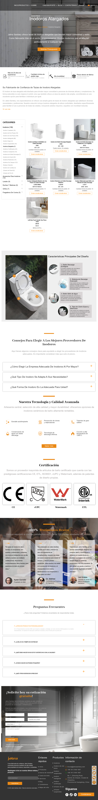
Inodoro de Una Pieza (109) (10, 135)
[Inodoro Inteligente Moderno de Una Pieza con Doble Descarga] (37, 168)
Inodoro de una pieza (59, 767)
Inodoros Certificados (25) (10, 149)
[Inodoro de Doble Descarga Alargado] (61, 129)
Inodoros (44, 27)
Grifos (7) (6, 189)
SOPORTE (51, 5)
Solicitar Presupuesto (49, 49)
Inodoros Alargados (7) (9, 146)
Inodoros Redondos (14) (9, 159)
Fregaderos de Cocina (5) (11, 192)
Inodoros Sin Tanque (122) (10, 162)
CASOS (45, 5)
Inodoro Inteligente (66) (9, 138)
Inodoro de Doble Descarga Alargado (61, 142)
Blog (40, 781)
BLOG (60, 5)
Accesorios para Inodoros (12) (11, 177)
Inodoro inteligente (57, 777)
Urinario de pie (59, 786)
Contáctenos (43, 784)
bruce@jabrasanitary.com (76, 767)
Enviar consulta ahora (37, 154)
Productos (42, 769)
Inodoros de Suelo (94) (9, 157)
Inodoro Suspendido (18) (10, 143)
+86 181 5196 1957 (74, 769)
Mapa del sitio (44, 787)
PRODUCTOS (24, 5)
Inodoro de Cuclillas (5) (9, 167)
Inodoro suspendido (58, 772)
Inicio (39, 27)
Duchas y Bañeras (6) (10, 185)
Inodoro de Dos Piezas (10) (10, 133)
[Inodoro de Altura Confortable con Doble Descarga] (37, 129)
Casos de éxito (44, 775)
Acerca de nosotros (46, 772)
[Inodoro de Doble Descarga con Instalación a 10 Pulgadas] (84, 129)
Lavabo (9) (6, 181)
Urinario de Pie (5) (8, 173)
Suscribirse (14, 783)
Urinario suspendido (58, 791)
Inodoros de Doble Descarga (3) (12, 154)
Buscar (81, 5)
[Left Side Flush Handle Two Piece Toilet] (37, 208)
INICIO (16, 5)
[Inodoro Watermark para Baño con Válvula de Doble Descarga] (84, 168)
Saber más (49, 446)
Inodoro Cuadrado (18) (9, 130)
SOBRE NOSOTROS (35, 10)
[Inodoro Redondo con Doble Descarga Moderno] (61, 168)
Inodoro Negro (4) (8, 141)
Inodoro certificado (57, 782)
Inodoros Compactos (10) (10, 151)
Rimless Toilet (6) (8, 165)
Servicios (42, 778)
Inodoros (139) (8, 127)
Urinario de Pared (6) (9, 170)
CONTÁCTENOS (71, 5)
